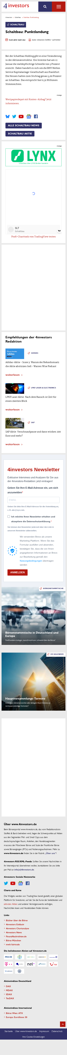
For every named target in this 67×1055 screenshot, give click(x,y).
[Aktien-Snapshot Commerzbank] (42, 957)
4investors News (14, 932)
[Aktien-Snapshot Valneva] (8, 971)
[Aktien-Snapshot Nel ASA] (30, 964)
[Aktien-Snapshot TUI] (53, 964)
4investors (8, 17)
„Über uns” (50, 853)
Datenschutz (57, 1031)
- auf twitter (55, 40)
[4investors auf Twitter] (14, 116)
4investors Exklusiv (15, 924)
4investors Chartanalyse (17, 928)
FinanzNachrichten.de (16, 936)
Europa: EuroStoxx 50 (16, 1017)
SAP (33, 423)
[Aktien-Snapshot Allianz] (8, 957)
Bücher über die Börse (17, 920)
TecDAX (10, 998)
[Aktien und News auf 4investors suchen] (45, 7)
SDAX (9, 994)
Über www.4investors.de (26, 1031)
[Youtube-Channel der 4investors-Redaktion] (21, 116)
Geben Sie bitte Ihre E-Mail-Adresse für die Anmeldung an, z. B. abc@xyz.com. (33, 508)
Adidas (34, 353)
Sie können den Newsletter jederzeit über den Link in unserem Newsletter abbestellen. (30, 529)
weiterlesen (12, 374)
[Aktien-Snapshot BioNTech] (30, 957)
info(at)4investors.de (24, 869)
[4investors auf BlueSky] (7, 116)
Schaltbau (18, 17)
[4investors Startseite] (16, 6)
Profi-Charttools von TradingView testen (33, 237)
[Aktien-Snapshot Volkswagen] (19, 971)
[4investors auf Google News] (28, 116)
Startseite (9, 1031)
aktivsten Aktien (10, 903)
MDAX (9, 990)
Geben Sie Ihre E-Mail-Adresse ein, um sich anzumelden (32, 490)
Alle (58, 7)
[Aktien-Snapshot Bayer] (19, 957)
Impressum (44, 1031)
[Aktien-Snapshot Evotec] (19, 964)
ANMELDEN (17, 572)
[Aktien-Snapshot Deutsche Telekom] (8, 964)
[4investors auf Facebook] (36, 116)
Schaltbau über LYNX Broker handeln (33, 163)
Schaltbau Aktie (20, 133)
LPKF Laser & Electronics (43, 388)
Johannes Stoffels (44, 40)
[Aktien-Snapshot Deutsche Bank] (53, 957)
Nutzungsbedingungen (31, 561)
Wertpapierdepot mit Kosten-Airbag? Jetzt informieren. (28, 101)
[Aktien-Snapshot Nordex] (42, 964)
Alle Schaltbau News (23, 125)
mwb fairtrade (13, 944)
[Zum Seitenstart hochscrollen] (62, 1024)
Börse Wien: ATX (14, 1013)
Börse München (13, 940)
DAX (8, 986)
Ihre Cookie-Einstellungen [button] (33, 1036)
